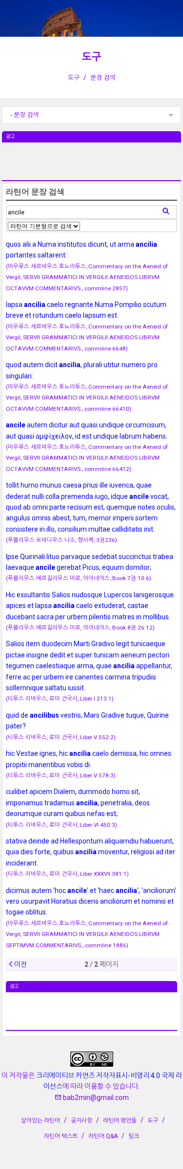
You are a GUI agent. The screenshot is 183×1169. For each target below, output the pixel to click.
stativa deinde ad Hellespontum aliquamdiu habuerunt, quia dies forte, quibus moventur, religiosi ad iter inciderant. (90, 852)
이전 (20, 964)
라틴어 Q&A (103, 1136)
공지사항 (81, 1120)
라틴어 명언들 (120, 1120)
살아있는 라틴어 (40, 1120)
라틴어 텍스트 (61, 1136)
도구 (92, 57)
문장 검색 (102, 77)
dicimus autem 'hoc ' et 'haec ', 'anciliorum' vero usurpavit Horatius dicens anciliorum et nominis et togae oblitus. (91, 901)
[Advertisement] (92, 166)
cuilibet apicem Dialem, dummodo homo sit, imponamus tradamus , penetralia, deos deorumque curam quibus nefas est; (78, 803)
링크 (133, 1136)
